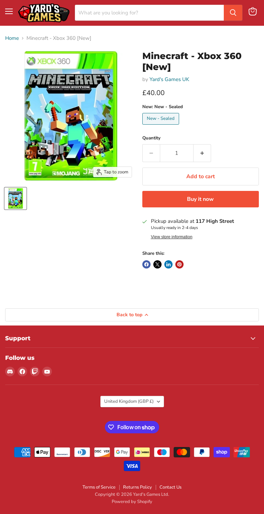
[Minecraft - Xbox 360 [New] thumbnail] (15, 198)
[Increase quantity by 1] (202, 153)
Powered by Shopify (132, 502)
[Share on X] (157, 264)
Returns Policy (137, 487)
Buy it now (200, 199)
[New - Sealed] (161, 126)
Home (12, 38)
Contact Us (171, 487)
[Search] (233, 13)
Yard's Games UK (169, 79)
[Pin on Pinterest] (179, 264)
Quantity (151, 138)
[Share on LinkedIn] (168, 264)
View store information (171, 237)
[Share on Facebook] (146, 264)
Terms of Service (99, 487)
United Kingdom (129, 401)
